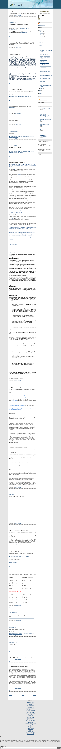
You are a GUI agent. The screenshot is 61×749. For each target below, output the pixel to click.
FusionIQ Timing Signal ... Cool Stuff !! (16, 496)
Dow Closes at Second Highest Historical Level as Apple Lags (44, 116)
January (41, 88)
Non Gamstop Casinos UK (30, 706)
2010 (40, 90)
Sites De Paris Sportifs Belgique (30, 720)
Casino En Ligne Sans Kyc (30, 733)
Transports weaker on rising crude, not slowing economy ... (21, 11)
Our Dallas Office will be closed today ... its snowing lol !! (20, 657)
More (9, 36)
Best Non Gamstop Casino (30, 716)
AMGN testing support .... (14, 120)
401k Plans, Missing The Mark (15, 147)
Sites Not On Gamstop (30, 717)
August (41, 37)
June (41, 40)
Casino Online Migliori (30, 703)
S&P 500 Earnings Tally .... (14, 572)
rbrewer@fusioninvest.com (13, 244)
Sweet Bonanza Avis (30, 724)
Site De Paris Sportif (30, 731)
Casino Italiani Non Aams (30, 718)
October (41, 34)
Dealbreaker (41, 111)
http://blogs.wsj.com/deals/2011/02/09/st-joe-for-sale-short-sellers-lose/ (19, 556)
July (40, 39)
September (41, 36)
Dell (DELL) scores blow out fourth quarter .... (18, 387)
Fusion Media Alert (12, 41)
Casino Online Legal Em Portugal (30, 713)
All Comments (42, 99)
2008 (40, 93)
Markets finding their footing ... (15, 54)
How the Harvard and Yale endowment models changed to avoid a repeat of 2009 (22, 255)
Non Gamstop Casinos (30, 705)
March (41, 45)
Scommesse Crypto (30, 726)
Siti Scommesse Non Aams (30, 721)
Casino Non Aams (30, 727)
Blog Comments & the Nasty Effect (45, 108)
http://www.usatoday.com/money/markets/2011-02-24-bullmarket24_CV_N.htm (20, 96)
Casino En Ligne (30, 715)
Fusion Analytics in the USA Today (16, 89)
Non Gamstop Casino (30, 701)
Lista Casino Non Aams (30, 734)
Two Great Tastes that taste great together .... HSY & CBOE (20, 104)
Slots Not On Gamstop (30, 712)
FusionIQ (41, 23)
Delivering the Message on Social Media (17, 629)
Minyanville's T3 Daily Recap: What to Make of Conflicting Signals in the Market (45, 124)
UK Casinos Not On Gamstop (30, 710)
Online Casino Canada (30, 709)
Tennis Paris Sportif (30, 722)
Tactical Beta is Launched (43, 136)
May (40, 42)
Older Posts (34, 695)
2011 (40, 30)
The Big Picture (42, 107)
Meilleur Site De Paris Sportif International (30, 723)
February (41, 46)
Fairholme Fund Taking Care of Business (17, 551)
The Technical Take (43, 135)
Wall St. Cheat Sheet (43, 114)
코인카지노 (30, 725)
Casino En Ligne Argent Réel (30, 732)
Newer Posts (10, 695)
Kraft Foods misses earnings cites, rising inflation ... (19, 530)
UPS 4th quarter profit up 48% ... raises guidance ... (19, 666)
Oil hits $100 (11, 133)
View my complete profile (41, 25)
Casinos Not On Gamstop (30, 702)
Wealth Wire (41, 132)
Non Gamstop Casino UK (30, 714)
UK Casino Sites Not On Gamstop (30, 708)
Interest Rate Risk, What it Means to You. (17, 162)
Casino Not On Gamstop (30, 704)
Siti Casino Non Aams (30, 728)
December (41, 31)
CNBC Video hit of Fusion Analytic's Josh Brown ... (19, 24)
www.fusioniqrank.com (23, 32)
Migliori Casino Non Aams (30, 719)
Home (23, 695)
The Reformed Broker (43, 118)
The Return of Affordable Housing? (16, 614)
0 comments (19, 15)
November (41, 33)
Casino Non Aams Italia (30, 707)
